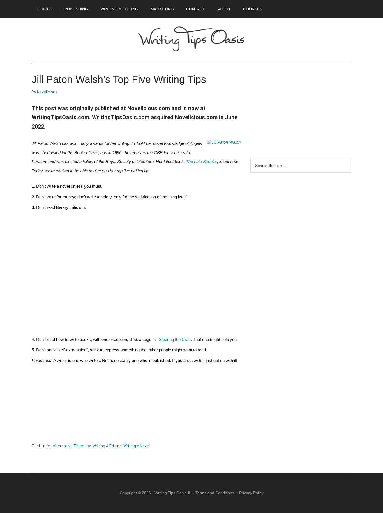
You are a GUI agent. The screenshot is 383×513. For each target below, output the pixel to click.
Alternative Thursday (72, 446)
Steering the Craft (175, 339)
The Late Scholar (201, 161)
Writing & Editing (107, 446)
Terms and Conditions (214, 493)
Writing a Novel (136, 446)
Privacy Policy (251, 493)
